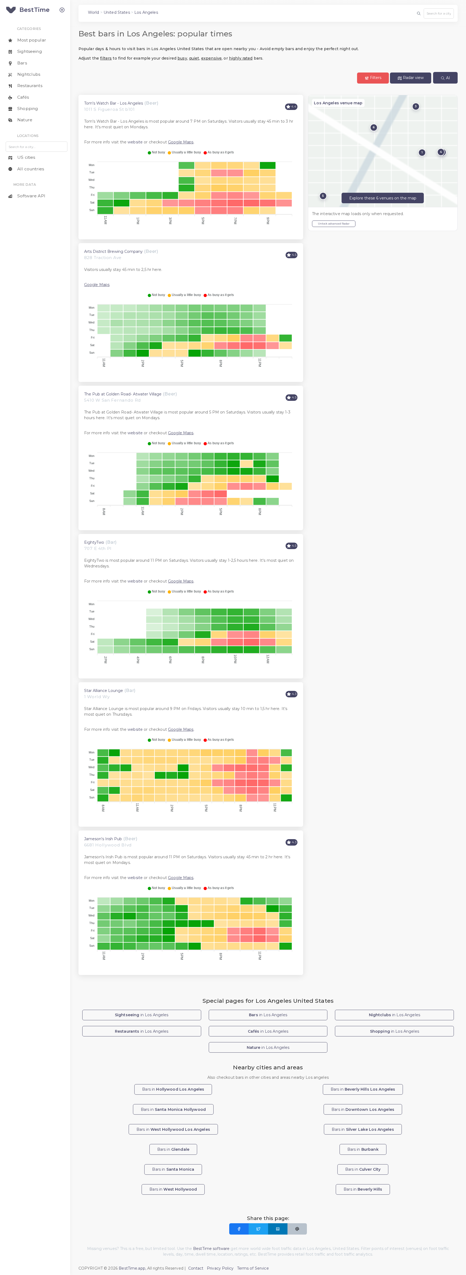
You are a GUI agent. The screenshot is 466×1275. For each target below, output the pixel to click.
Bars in (173, 1089)
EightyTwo (94, 542)
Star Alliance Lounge (103, 690)
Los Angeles (146, 12)
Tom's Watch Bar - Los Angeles (113, 103)
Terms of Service (253, 1268)
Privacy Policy (220, 1268)
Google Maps (181, 142)
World (93, 12)
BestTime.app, (132, 1268)
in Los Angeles (142, 1014)
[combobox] (439, 13)
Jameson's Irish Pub (103, 839)
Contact (196, 1268)
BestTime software (211, 1248)
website (135, 142)
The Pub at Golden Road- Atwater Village (123, 394)
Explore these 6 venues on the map (382, 198)
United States (117, 12)
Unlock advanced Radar (334, 223)
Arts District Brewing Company (113, 251)
